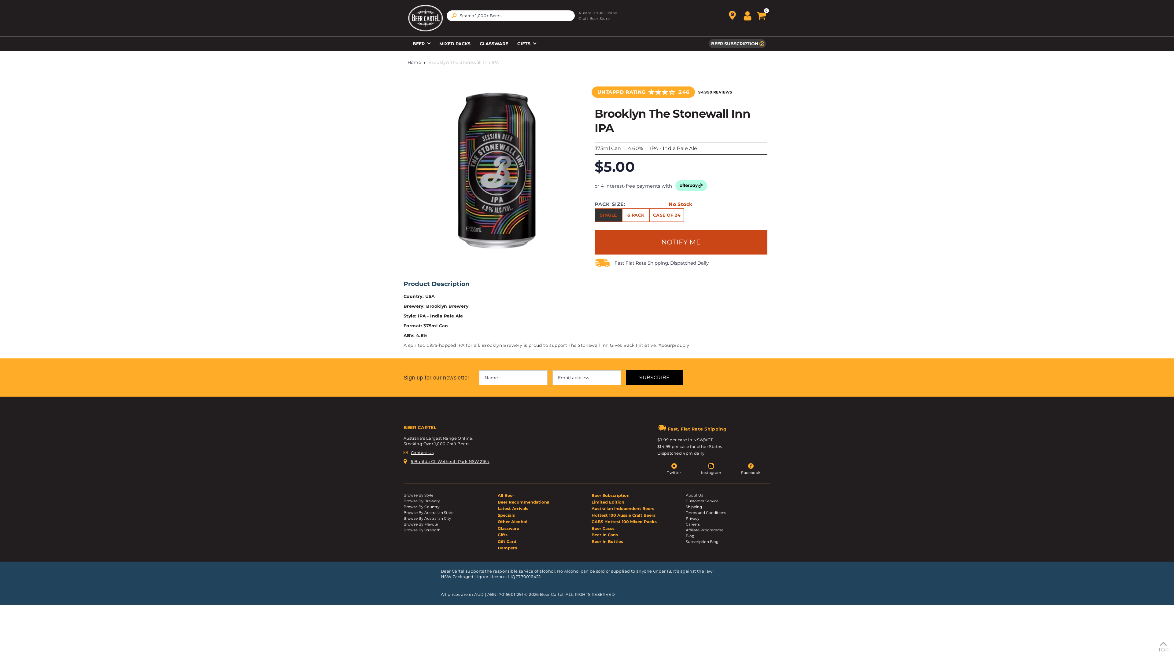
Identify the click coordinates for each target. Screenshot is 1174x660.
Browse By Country (422, 506)
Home (414, 62)
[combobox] (511, 15)
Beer (419, 43)
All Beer (506, 495)
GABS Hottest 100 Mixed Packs (624, 521)
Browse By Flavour (421, 524)
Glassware (494, 43)
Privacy (693, 518)
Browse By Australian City (427, 518)
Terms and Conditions (706, 512)
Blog (690, 536)
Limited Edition (608, 502)
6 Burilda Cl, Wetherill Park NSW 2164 (450, 461)
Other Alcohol (512, 521)
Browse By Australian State (428, 512)
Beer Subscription (734, 43)
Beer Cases (603, 528)
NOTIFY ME (681, 242)
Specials (506, 515)
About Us (694, 495)
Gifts (524, 43)
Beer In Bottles (607, 541)
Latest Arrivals (513, 508)
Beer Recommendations (523, 502)
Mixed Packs (455, 43)
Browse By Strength (422, 530)
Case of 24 (667, 215)
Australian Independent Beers (623, 508)
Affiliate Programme (704, 530)
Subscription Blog (702, 541)
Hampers (507, 547)
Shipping (694, 506)
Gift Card (507, 541)
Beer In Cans (605, 534)
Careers (693, 524)
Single (608, 215)
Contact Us (422, 452)
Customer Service (702, 501)
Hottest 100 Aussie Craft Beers (623, 515)
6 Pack (635, 215)
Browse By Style (418, 495)
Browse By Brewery (422, 501)
